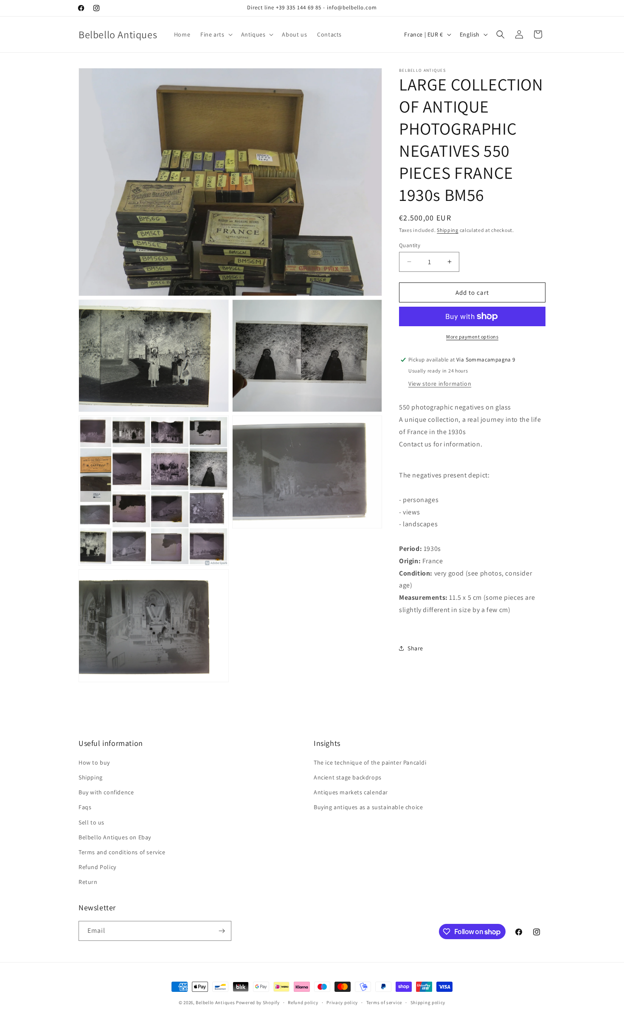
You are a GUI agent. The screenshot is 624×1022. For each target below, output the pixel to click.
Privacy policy (342, 1002)
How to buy (94, 762)
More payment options (472, 336)
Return (88, 882)
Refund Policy (97, 867)
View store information (439, 383)
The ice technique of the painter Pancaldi (370, 762)
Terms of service (384, 1002)
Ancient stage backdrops (348, 777)
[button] (215, 34)
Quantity (409, 244)
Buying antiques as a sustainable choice (368, 807)
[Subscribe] (221, 931)
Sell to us (91, 822)
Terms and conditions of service (122, 852)
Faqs (85, 807)
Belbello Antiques (215, 1002)
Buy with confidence (106, 792)
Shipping (447, 230)
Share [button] (415, 648)
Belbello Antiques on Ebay (115, 837)
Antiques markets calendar (351, 792)
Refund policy (303, 1002)
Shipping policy (428, 1002)
